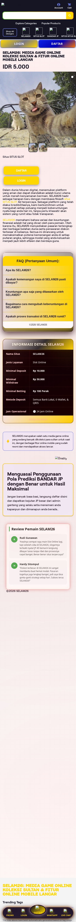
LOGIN (19, 44)
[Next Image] (73, 110)
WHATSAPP (52, 915)
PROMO (10, 915)
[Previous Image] (3, 110)
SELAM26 (9, 219)
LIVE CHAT (66, 915)
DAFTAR (57, 44)
